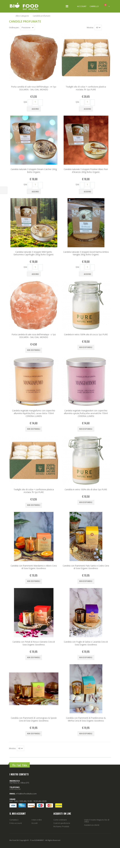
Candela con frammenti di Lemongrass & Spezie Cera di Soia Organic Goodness (34, 719)
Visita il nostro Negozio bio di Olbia (96, 820)
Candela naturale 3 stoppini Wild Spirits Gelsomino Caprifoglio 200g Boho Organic (34, 253)
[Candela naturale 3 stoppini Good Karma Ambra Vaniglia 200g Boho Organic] (86, 222)
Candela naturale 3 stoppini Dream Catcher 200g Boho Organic (34, 170)
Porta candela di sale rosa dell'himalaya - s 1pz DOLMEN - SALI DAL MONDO (34, 336)
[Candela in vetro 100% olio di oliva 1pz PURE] (86, 460)
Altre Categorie (22, 15)
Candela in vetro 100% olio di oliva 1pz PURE (86, 489)
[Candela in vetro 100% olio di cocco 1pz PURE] (86, 305)
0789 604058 (15, 789)
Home (11, 16)
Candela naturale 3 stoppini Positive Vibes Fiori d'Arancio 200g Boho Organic (86, 170)
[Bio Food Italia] (24, 6)
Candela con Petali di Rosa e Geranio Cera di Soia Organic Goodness (34, 643)
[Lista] (109, 28)
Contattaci (14, 819)
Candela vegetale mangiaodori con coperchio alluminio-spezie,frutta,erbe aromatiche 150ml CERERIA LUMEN (86, 413)
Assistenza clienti (91, 825)
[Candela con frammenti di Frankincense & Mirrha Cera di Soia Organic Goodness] (86, 688)
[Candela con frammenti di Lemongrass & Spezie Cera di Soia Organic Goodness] (33, 688)
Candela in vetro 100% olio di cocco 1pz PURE (86, 334)
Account (81, 6)
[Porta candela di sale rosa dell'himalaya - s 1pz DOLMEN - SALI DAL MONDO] (33, 305)
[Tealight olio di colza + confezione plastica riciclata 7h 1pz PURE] (86, 57)
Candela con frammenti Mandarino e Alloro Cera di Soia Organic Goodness (34, 567)
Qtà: (25, 101)
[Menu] (67, 6)
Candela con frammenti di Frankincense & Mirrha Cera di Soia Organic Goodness (86, 719)
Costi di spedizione (61, 823)
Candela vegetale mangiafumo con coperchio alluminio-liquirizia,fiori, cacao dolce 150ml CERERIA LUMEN (33, 413)
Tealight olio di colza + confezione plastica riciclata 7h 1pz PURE (86, 88)
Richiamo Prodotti (61, 826)
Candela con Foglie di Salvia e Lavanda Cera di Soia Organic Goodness (86, 643)
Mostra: (90, 27)
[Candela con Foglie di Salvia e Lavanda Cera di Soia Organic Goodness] (86, 612)
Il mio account (16, 823)
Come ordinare (60, 819)
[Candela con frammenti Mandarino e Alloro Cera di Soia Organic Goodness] (33, 536)
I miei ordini (36, 819)
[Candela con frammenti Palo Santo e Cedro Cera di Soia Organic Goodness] (86, 536)
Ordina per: (14, 27)
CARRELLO (94, 6)
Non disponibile (33, 350)
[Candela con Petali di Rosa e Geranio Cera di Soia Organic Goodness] (33, 612)
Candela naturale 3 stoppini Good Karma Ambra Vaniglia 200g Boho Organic (86, 253)
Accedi (34, 823)
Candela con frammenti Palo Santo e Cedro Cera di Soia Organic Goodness (86, 567)
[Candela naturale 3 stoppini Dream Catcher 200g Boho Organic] (33, 140)
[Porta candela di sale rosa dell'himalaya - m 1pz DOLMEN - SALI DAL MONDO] (33, 57)
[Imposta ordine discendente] (36, 27)
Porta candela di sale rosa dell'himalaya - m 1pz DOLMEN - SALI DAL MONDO (33, 88)
